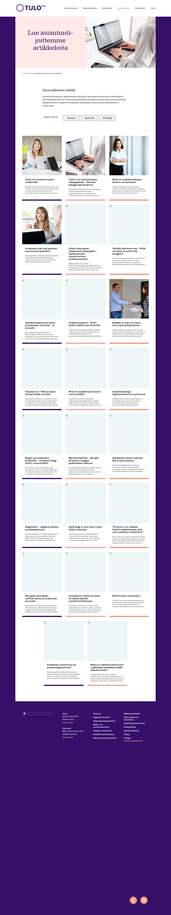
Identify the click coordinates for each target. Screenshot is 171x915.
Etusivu (97, 713)
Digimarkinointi (101, 717)
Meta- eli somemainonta (101, 725)
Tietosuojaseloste (133, 740)
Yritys (152, 8)
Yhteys (127, 738)
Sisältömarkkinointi (103, 734)
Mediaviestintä (132, 713)
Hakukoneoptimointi (104, 721)
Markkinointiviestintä (104, 738)
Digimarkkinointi (90, 8)
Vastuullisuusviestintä (131, 718)
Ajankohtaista (123, 8)
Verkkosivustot (71, 8)
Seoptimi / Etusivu (28, 73)
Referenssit (140, 8)
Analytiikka (130, 727)
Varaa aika (67, 722)
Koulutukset (107, 8)
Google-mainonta (102, 730)
